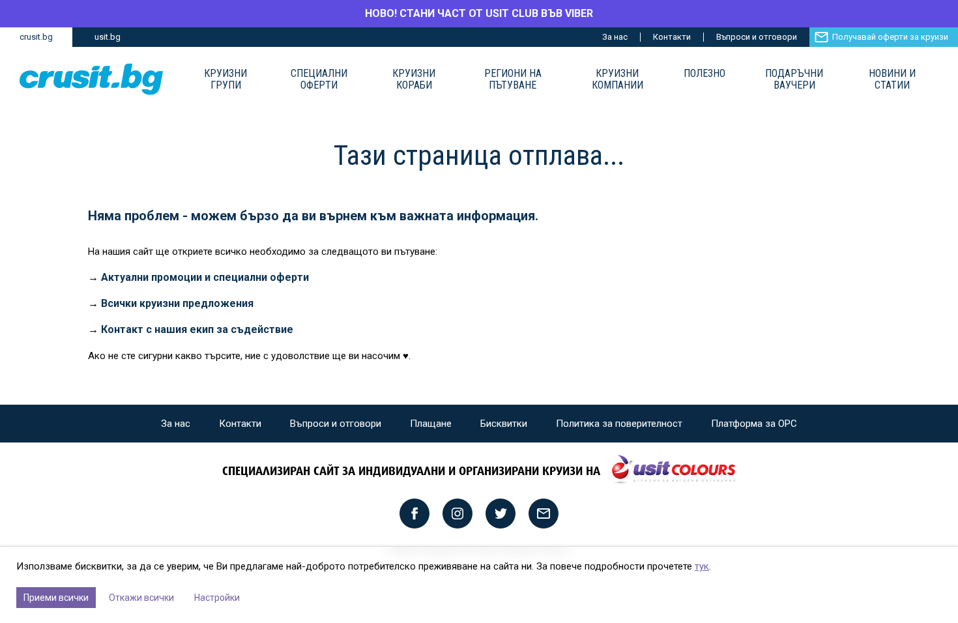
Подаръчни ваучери (794, 79)
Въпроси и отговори (756, 37)
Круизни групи (225, 79)
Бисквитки (503, 423)
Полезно (704, 74)
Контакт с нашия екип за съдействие (197, 329)
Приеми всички (56, 597)
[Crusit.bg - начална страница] (91, 79)
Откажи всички (141, 597)
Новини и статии (892, 79)
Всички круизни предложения (177, 303)
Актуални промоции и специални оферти (205, 277)
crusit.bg (36, 37)
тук (702, 566)
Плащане (431, 423)
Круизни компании (617, 79)
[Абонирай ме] (544, 514)
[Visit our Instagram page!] (457, 514)
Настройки (217, 597)
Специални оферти (319, 79)
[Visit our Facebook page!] (414, 514)
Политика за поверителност (619, 423)
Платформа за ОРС (754, 423)
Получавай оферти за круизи (890, 37)
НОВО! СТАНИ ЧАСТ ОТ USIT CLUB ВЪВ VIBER (479, 13)
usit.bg (107, 37)
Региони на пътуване (513, 79)
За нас (615, 37)
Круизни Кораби (413, 79)
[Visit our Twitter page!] (500, 514)
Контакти (672, 37)
